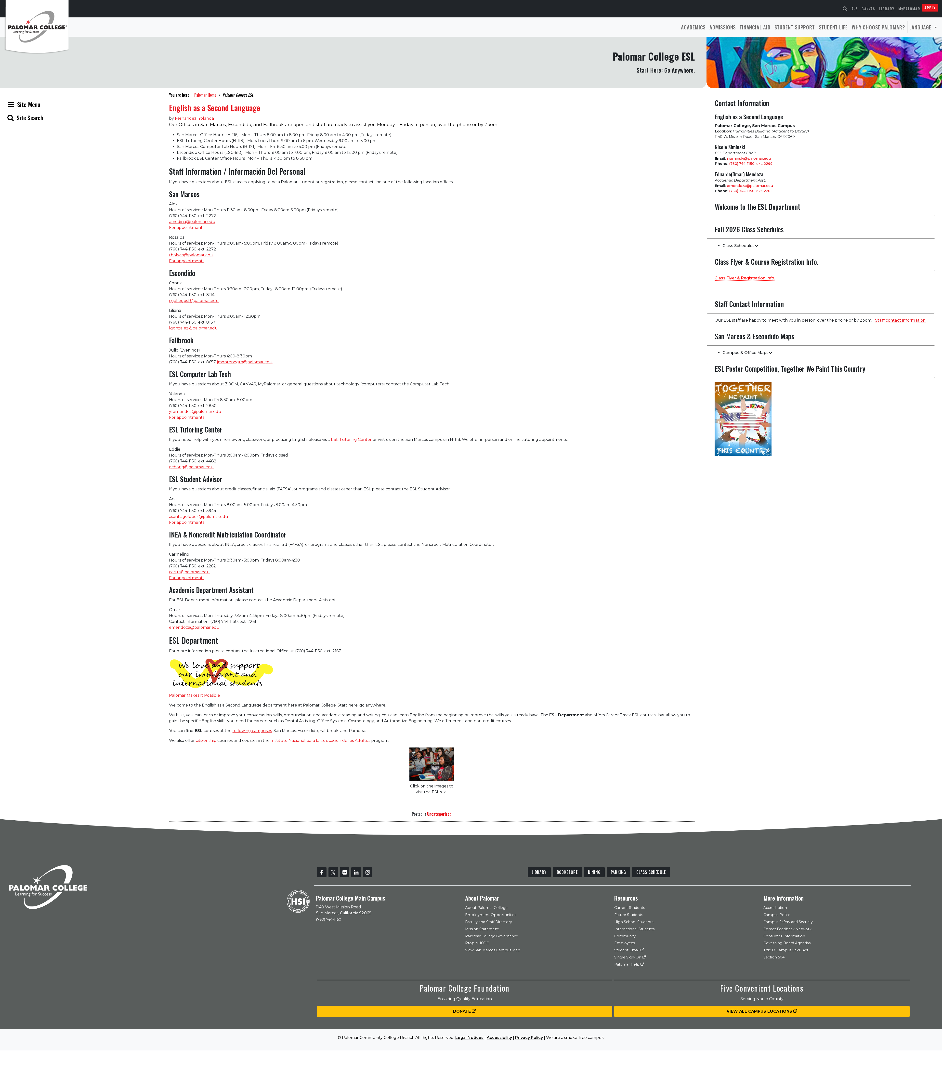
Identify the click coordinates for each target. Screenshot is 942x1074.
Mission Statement (482, 929)
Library (886, 8)
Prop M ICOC (477, 943)
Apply (930, 7)
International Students (634, 929)
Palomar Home (205, 95)
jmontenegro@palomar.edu (245, 362)
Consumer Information (784, 936)
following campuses (252, 730)
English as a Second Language (214, 107)
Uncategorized (439, 814)
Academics (693, 27)
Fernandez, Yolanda (194, 118)
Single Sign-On (628, 957)
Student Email (627, 950)
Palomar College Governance (491, 936)
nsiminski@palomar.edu (749, 158)
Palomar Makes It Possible (194, 695)
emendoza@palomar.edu (194, 627)
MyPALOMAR (909, 8)
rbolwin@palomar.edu (191, 255)
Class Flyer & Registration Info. (745, 278)
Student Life (833, 27)
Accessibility (499, 1037)
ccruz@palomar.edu (189, 572)
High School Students (633, 922)
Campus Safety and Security (788, 922)
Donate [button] (462, 1011)
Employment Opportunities (490, 915)
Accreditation (775, 907)
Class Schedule (651, 872)
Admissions (722, 27)
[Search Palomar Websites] (845, 8)
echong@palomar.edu (191, 467)
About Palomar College (486, 907)
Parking (618, 872)
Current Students (629, 907)
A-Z (854, 8)
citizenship (206, 740)
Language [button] (921, 27)
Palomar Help (627, 964)
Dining (594, 872)
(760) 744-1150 (328, 919)
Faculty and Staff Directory (488, 922)
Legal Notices (469, 1037)
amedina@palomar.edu (192, 221)
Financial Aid (755, 27)
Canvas (868, 8)
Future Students (628, 915)
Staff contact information (900, 320)
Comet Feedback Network (787, 929)
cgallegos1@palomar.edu (194, 300)
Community (625, 936)
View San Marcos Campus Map (492, 950)
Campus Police (776, 915)
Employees (624, 943)
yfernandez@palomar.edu (195, 411)
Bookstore (567, 872)
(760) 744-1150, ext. (750, 163)
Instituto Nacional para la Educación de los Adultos (320, 740)
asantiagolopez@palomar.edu (198, 516)
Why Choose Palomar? (878, 27)
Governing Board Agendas (787, 943)
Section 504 (774, 957)
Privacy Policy (529, 1037)
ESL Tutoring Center (351, 439)
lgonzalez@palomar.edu (193, 328)
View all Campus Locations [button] (760, 1011)
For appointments (186, 227)
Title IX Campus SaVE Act (785, 950)
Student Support (794, 27)
